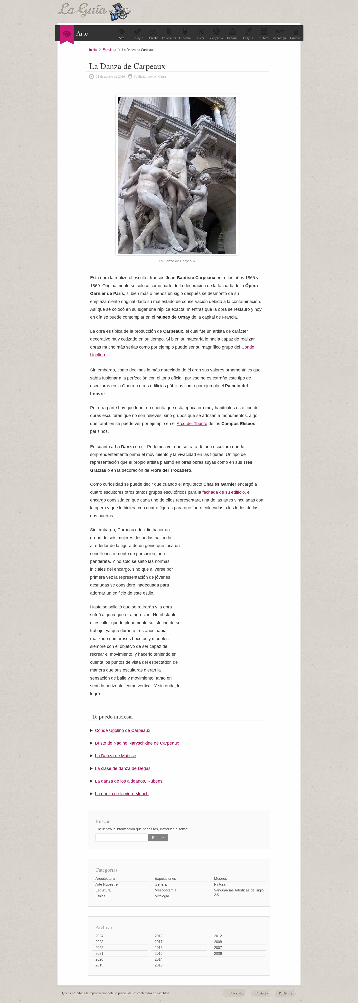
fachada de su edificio (223, 492)
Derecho (153, 38)
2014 (158, 959)
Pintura (219, 884)
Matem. (264, 38)
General (161, 884)
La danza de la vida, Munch (122, 793)
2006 (218, 953)
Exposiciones (165, 878)
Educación (169, 38)
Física (201, 38)
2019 (99, 965)
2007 (218, 948)
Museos (220, 878)
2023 (99, 942)
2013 (158, 965)
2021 (99, 953)
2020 (99, 959)
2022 (99, 948)
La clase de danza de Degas (123, 768)
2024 (99, 936)
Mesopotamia (165, 890)
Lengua (248, 38)
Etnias (100, 896)
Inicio (93, 50)
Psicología (280, 38)
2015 (158, 953)
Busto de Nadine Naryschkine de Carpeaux (137, 743)
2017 (158, 942)
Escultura (109, 50)
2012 (218, 936)
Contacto (261, 993)
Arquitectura (105, 878)
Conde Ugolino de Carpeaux (122, 730)
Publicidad (286, 993)
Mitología (162, 896)
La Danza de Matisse (115, 755)
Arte (121, 38)
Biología (137, 38)
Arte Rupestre (106, 884)
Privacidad (237, 993)
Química (295, 38)
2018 (158, 936)
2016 (158, 948)
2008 (218, 942)
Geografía (216, 38)
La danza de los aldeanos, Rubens (128, 781)
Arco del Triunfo (192, 423)
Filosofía (185, 38)
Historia (232, 38)
